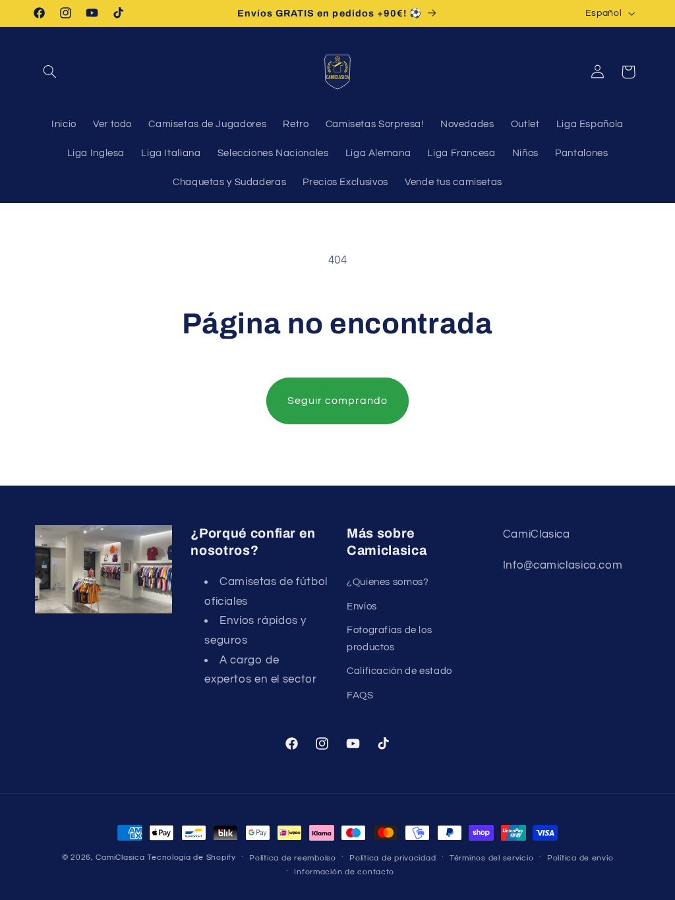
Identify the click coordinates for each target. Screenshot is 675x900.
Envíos (362, 606)
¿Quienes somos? (387, 582)
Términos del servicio (491, 858)
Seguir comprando (337, 400)
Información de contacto (344, 872)
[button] (50, 72)
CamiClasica (120, 857)
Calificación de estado (399, 671)
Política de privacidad (392, 858)
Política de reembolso (292, 858)
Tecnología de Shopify (191, 857)
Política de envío (580, 858)
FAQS (360, 695)
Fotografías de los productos (389, 638)
